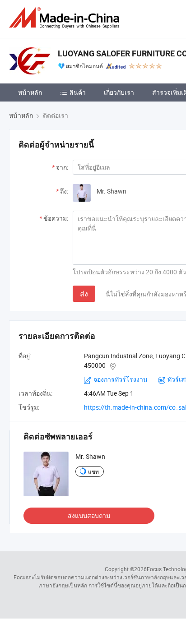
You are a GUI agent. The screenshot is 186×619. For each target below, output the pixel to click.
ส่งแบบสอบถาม (89, 515)
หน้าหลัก (30, 92)
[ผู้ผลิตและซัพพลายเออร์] (66, 17)
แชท (93, 471)
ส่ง (84, 294)
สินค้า (78, 92)
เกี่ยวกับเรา (119, 92)
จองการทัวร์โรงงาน (120, 379)
